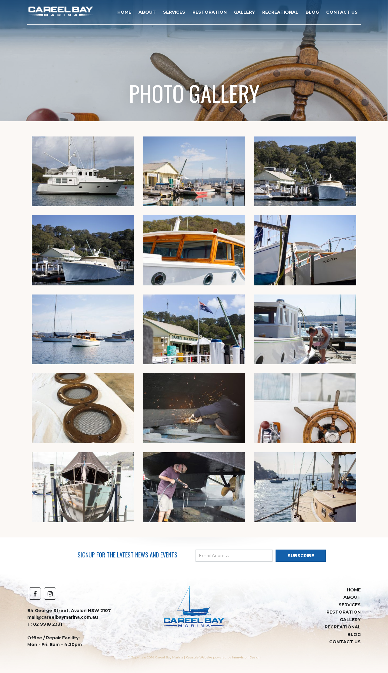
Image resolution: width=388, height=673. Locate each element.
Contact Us (342, 12)
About (147, 12)
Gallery (244, 12)
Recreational (280, 12)
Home (124, 12)
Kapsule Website (199, 657)
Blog (312, 12)
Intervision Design (246, 657)
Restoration (209, 12)
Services (174, 12)
